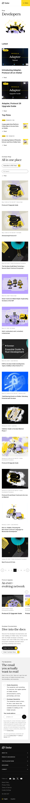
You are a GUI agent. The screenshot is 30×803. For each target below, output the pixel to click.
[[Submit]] (24, 717)
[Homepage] (7, 747)
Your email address (9, 713)
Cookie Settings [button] (6, 790)
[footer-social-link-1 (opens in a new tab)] (14, 779)
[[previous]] (2, 570)
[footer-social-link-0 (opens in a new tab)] (10, 779)
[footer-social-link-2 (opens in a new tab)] (18, 779)
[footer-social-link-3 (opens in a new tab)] (21, 779)
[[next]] (27, 570)
